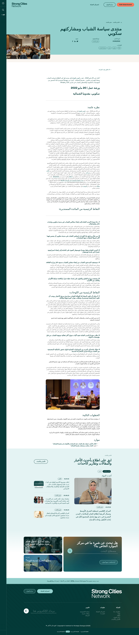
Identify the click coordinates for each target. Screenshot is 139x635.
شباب (109, 48)
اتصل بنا (103, 613)
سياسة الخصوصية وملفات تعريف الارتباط (85, 613)
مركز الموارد (116, 617)
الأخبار (60, 478)
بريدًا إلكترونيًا (50, 581)
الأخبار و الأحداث (116, 22)
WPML (72, 581)
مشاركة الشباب (102, 48)
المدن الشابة (76, 78)
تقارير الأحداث (108, 22)
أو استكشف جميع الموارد (108, 562)
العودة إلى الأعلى (51, 625)
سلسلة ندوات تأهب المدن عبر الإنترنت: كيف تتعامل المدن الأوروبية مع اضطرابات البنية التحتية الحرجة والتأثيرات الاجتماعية (56, 501)
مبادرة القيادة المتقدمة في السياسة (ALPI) (72, 180)
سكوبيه (114, 48)
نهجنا (119, 613)
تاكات (47, 171)
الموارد (99, 471)
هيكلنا (118, 615)
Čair (119, 48)
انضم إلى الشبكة (100, 611)
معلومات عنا (116, 611)
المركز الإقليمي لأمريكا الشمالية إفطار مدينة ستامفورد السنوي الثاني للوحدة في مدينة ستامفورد (57, 515)
